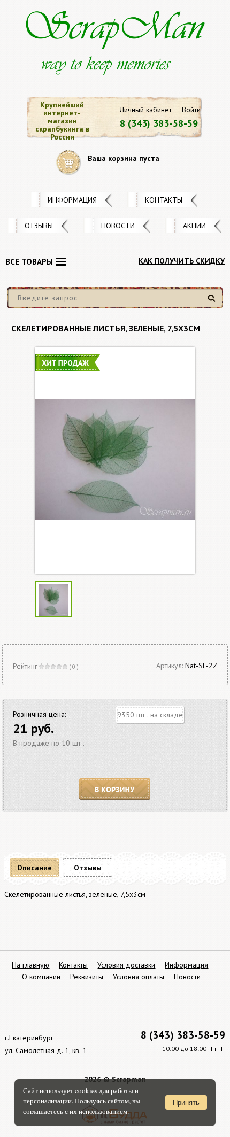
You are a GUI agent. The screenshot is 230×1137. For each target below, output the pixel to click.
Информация (72, 200)
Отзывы (39, 225)
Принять (186, 1103)
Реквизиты (86, 976)
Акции (194, 225)
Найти (213, 302)
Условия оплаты (138, 976)
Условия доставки (126, 965)
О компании (41, 976)
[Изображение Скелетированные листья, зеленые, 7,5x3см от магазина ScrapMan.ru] (115, 460)
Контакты (163, 200)
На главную (30, 965)
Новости (118, 225)
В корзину (115, 789)
